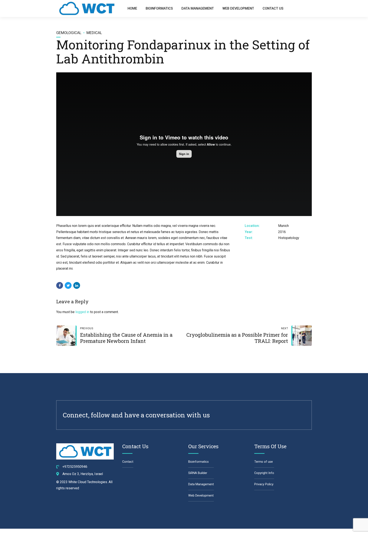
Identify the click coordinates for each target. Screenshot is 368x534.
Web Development (238, 8)
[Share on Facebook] (59, 285)
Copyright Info (264, 473)
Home (132, 8)
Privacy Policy (263, 484)
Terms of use (263, 462)
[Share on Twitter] (68, 285)
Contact (127, 462)
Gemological (68, 32)
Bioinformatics (159, 8)
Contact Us (273, 8)
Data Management (197, 8)
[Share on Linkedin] (76, 285)
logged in (82, 312)
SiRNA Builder (197, 473)
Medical (94, 32)
